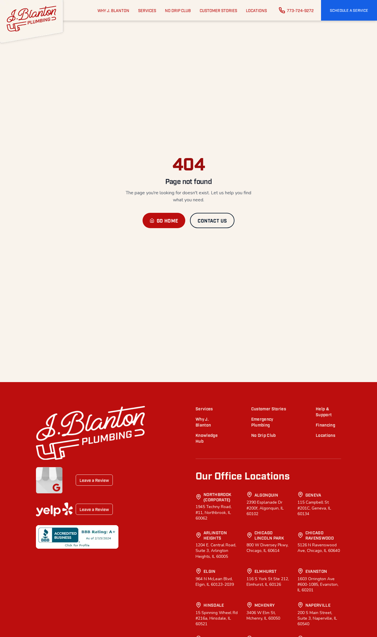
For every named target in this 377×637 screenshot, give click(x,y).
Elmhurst (265, 570)
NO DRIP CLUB (178, 10)
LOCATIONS (256, 10)
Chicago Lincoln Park (269, 535)
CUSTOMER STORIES (218, 10)
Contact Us (212, 220)
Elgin (210, 570)
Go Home (167, 220)
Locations (325, 434)
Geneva (313, 494)
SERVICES (147, 10)
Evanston (316, 570)
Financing (325, 424)
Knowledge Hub (207, 437)
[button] (349, 10)
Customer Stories (268, 408)
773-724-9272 (300, 10)
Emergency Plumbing (262, 421)
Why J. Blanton (203, 421)
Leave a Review (94, 479)
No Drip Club (263, 434)
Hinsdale (214, 604)
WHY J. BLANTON (113, 10)
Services (204, 408)
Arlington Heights (215, 535)
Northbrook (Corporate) (218, 497)
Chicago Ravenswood (319, 535)
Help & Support (324, 411)
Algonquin (266, 494)
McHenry (264, 604)
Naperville (318, 604)
